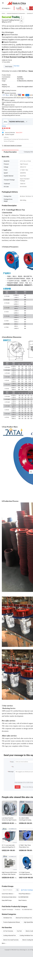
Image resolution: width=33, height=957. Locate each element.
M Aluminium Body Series (9, 897)
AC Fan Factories (8, 931)
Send (17, 787)
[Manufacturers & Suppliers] (16, 3)
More (3, 943)
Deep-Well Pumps (7, 900)
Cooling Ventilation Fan (26, 935)
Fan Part (19, 931)
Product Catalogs (28, 890)
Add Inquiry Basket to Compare (13, 145)
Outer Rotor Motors (7, 894)
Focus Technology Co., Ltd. (23, 949)
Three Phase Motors (24, 894)
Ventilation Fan (7, 918)
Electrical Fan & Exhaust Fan (24, 918)
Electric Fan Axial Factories (11, 940)
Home (3, 13)
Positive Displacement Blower (11, 922)
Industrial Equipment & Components (16, 13)
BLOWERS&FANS (23, 897)
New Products (23, 900)
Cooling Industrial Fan (9, 935)
